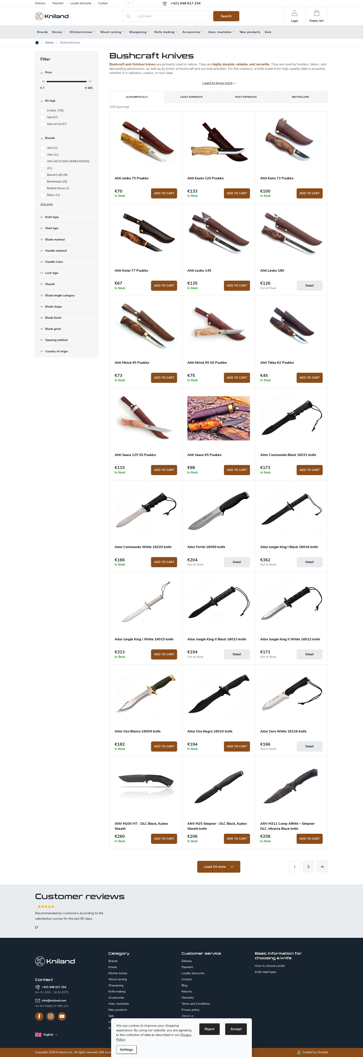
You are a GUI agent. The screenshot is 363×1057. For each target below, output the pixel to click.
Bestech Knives (57, 188)
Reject (209, 1029)
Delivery (40, 3)
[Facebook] (39, 1016)
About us (188, 1016)
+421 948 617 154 (54, 987)
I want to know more (217, 83)
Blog (184, 985)
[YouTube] (62, 1016)
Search (226, 16)
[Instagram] (50, 1016)
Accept (236, 1029)
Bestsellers (300, 97)
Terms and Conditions (196, 1004)
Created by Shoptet (315, 1052)
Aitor (52, 155)
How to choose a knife (270, 966)
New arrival (56, 124)
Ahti (52, 148)
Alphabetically (137, 97)
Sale (52, 117)
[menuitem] (42, 32)
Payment (58, 3)
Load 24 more (215, 866)
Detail (309, 286)
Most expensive (246, 97)
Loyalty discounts (80, 3)
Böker (53, 195)
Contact (103, 3)
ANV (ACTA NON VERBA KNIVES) (68, 165)
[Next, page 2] (308, 866)
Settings (126, 1049)
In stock (55, 110)
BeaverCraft (57, 175)
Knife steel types (265, 972)
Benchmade (56, 182)
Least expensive (191, 97)
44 (322, 866)
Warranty (188, 998)
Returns (187, 992)
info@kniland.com (54, 1001)
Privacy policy (190, 1010)
